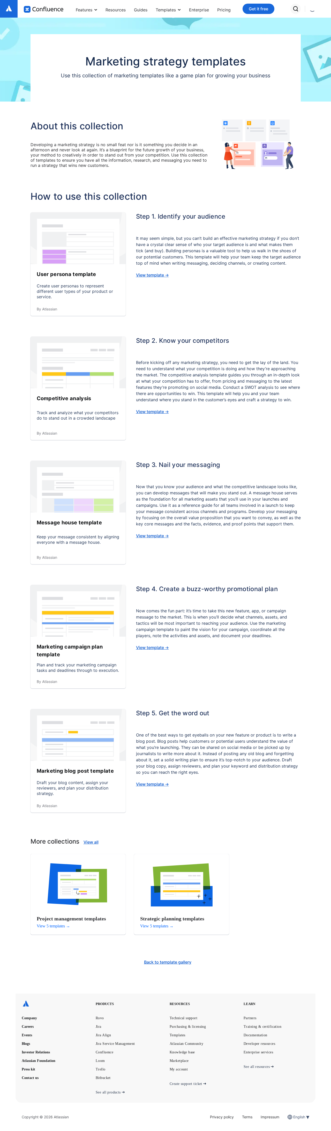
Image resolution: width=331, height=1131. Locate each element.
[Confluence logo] (43, 9)
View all (91, 842)
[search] (295, 9)
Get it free (258, 8)
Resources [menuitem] (116, 9)
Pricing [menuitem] (224, 9)
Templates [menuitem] (166, 9)
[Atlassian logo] (9, 9)
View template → (152, 275)
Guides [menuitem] (140, 9)
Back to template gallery (167, 962)
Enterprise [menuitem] (199, 9)
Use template (65, 243)
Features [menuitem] (84, 9)
